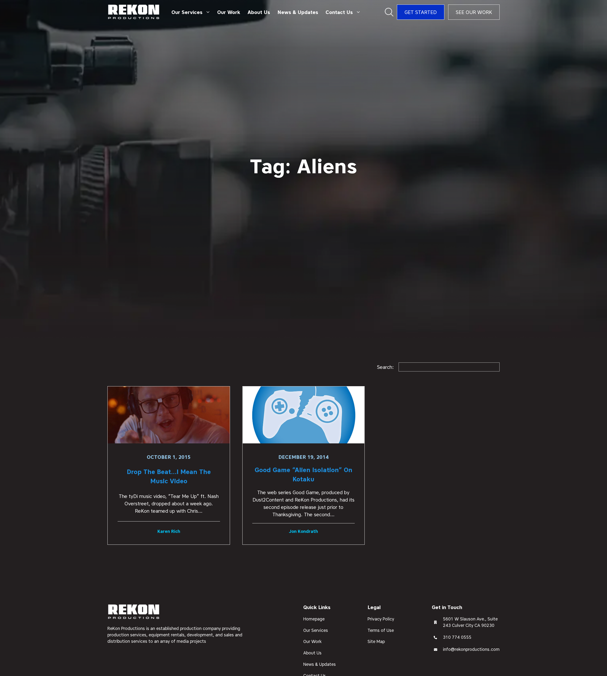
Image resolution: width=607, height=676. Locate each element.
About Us (259, 12)
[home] (133, 12)
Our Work (228, 12)
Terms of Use (381, 630)
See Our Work (474, 12)
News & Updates (297, 12)
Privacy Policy (381, 619)
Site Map (376, 641)
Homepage (314, 619)
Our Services (315, 630)
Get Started (421, 12)
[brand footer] (133, 612)
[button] (190, 12)
